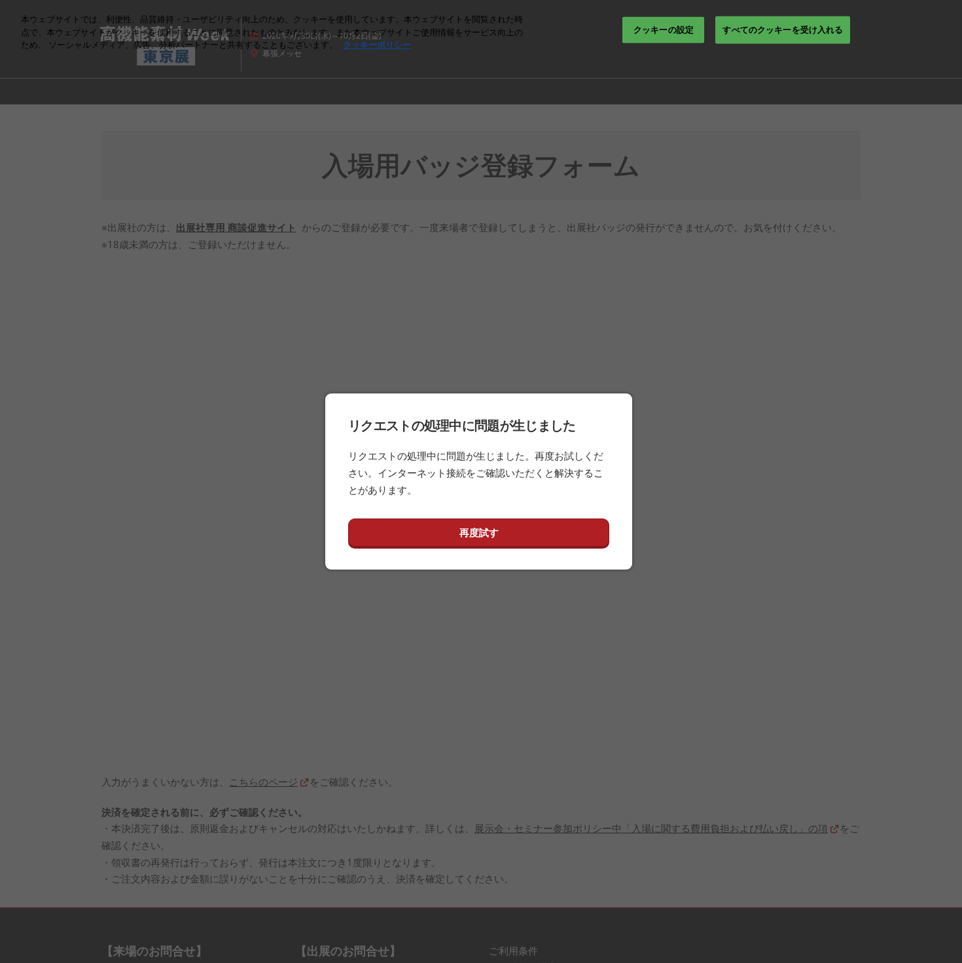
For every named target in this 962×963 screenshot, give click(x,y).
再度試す (479, 532)
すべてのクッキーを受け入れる (782, 29)
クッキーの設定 (663, 29)
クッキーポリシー (377, 44)
